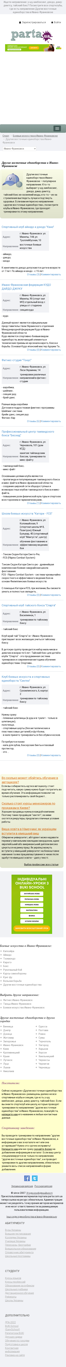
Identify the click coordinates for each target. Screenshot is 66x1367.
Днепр (7, 1030)
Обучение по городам (17, 1340)
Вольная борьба (12, 981)
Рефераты (10, 1296)
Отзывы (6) (33, 421)
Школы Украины (14, 1300)
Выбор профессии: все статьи (41, 864)
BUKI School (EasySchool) (12, 1328)
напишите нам (10, 1114)
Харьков (43, 1049)
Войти (57, 22)
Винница (8, 1026)
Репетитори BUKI (14, 1333)
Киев (6, 1049)
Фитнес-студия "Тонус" (16, 360)
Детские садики (13, 1337)
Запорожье (9, 1041)
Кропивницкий (11, 1052)
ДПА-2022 (10, 1322)
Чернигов (44, 1063)
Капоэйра (8, 951)
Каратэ (7, 962)
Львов (6, 1067)
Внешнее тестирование (18, 1233)
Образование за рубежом (19, 1285)
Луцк (6, 1063)
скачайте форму (43, 1149)
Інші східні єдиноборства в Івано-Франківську (32, 1216)
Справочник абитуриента (19, 1252)
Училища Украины (15, 1241)
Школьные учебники (16, 1289)
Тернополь (45, 1041)
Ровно (42, 1034)
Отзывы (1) (33, 503)
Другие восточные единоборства (22, 984)
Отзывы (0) (33, 349)
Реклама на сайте (15, 1355)
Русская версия (43, 1186)
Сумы (42, 1037)
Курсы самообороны (14, 973)
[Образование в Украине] (32, 35)
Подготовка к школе (16, 1344)
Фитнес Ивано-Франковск (17, 1000)
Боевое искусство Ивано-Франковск (24, 1007)
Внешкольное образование (20, 1248)
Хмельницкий (46, 1056)
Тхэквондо (9, 958)
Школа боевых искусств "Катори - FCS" (27, 513)
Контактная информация (12, 1350)
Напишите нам (10, 1149)
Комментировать (51, 274)
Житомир (8, 1037)
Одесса (43, 1026)
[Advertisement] (33, 86)
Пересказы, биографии (18, 1245)
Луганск (7, 1060)
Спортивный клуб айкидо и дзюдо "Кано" (28, 227)
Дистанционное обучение (19, 1293)
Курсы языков (13, 1278)
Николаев (8, 1071)
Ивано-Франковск (13, 1045)
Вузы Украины (13, 1230)
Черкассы (44, 1060)
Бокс (6, 966)
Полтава (43, 1030)
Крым (6, 1056)
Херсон (43, 1052)
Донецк (7, 1034)
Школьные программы (17, 1256)
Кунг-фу (7, 977)
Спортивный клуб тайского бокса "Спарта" (29, 605)
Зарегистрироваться (33, 22)
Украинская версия (22, 1186)
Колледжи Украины (16, 1237)
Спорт (6, 135)
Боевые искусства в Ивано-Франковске (35, 135)
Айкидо (7, 955)
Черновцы (44, 1067)
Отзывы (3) (33, 274)
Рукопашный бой (12, 969)
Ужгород (44, 1045)
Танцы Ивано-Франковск (17, 1003)
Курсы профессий (15, 1281)
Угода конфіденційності (39, 1193)
